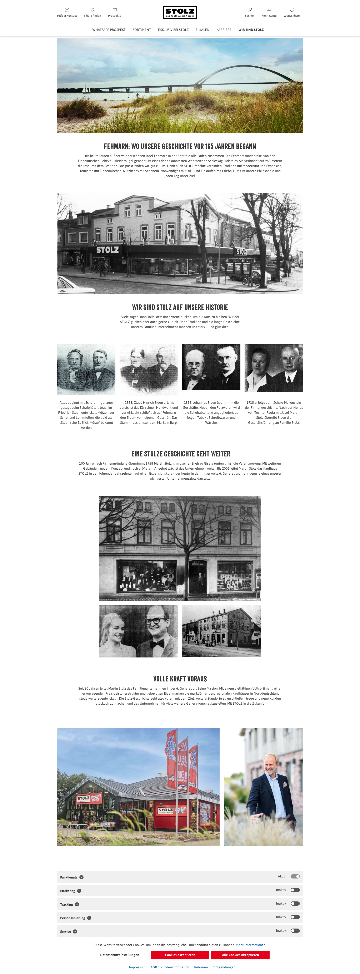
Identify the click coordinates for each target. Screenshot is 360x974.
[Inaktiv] (295, 890)
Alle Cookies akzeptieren (240, 955)
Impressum (137, 967)
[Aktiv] (295, 876)
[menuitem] (292, 12)
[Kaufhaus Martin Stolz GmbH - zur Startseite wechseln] (180, 12)
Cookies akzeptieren (180, 955)
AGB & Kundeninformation (169, 967)
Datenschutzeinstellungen (119, 955)
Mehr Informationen (251, 945)
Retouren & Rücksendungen (214, 967)
